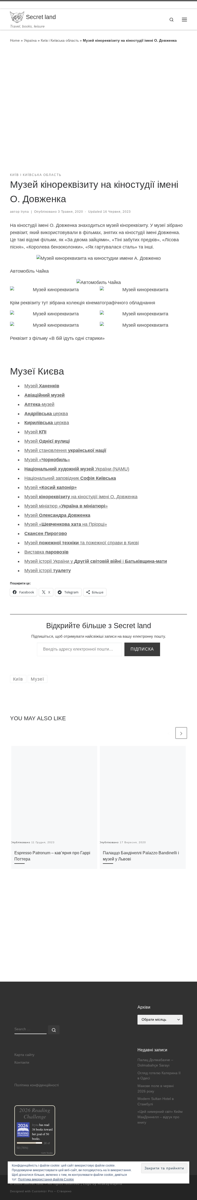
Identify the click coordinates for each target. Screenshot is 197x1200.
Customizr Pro (42, 1191)
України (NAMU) (76, 469)
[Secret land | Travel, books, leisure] (17, 17)
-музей (39, 404)
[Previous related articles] (168, 733)
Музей (41, 385)
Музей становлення (65, 450)
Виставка (46, 552)
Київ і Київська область (60, 40)
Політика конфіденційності (36, 1085)
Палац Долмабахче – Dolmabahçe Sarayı (155, 1062)
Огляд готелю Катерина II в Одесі (159, 1075)
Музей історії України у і (95, 561)
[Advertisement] (98, 946)
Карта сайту (24, 1055)
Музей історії (47, 570)
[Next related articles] (181, 733)
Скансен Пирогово (45, 533)
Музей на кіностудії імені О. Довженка (80, 496)
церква (46, 413)
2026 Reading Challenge (34, 1113)
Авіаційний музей (44, 395)
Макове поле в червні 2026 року (155, 1088)
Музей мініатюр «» (66, 506)
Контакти (21, 1062)
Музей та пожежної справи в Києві (81, 542)
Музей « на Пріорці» (65, 524)
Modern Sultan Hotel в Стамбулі (155, 1101)
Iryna (25, 212)
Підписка (142, 649)
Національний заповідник (70, 478)
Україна (30, 40)
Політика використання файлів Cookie (46, 1179)
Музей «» (47, 459)
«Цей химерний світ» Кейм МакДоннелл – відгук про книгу (160, 1117)
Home (15, 40)
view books (47, 1152)
